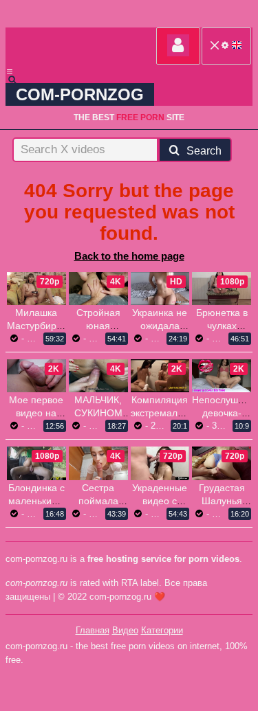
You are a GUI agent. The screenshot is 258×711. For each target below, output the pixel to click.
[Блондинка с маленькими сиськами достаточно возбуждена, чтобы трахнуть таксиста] (36, 463)
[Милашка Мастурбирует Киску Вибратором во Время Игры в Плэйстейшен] (36, 288)
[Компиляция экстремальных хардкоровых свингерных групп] (160, 375)
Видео (125, 630)
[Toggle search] (18, 80)
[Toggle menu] (10, 71)
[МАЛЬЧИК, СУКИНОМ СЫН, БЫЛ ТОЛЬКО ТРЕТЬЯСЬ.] (98, 375)
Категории (162, 630)
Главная (92, 630)
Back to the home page (129, 256)
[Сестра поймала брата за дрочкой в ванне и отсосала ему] (98, 463)
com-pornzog (80, 94)
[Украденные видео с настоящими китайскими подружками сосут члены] (160, 463)
